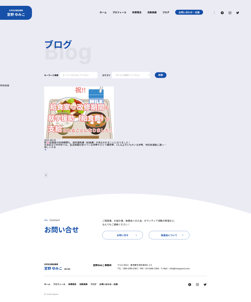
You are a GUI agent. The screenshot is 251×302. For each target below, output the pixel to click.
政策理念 (136, 12)
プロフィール (119, 12)
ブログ (165, 12)
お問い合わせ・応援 (189, 12)
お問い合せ (122, 235)
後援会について (169, 235)
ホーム (103, 12)
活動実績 (152, 12)
